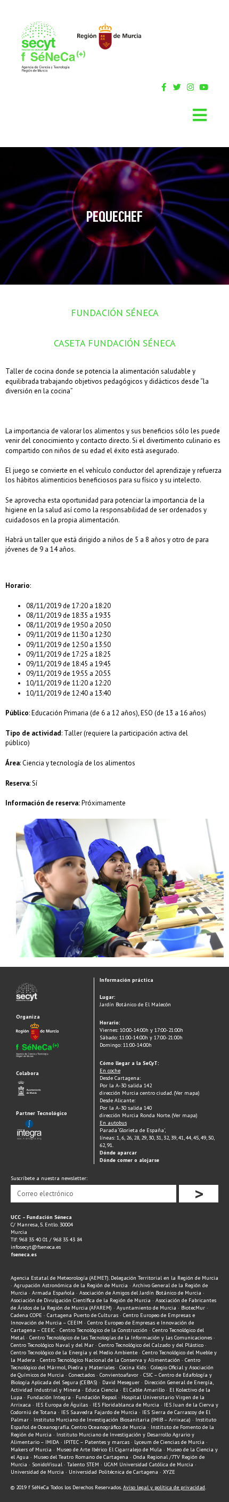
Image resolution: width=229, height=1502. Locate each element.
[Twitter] (177, 87)
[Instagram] (190, 87)
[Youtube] (204, 87)
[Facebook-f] (164, 87)
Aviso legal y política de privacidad (164, 1487)
